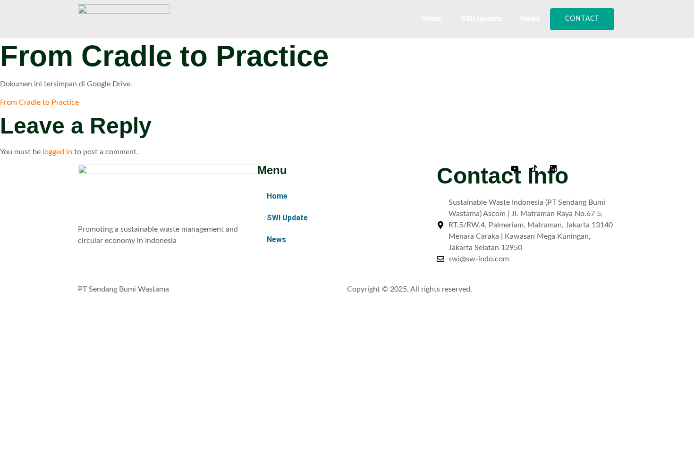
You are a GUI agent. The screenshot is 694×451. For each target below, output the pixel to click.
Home (431, 18)
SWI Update (481, 18)
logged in (57, 152)
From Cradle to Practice (39, 102)
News (530, 18)
